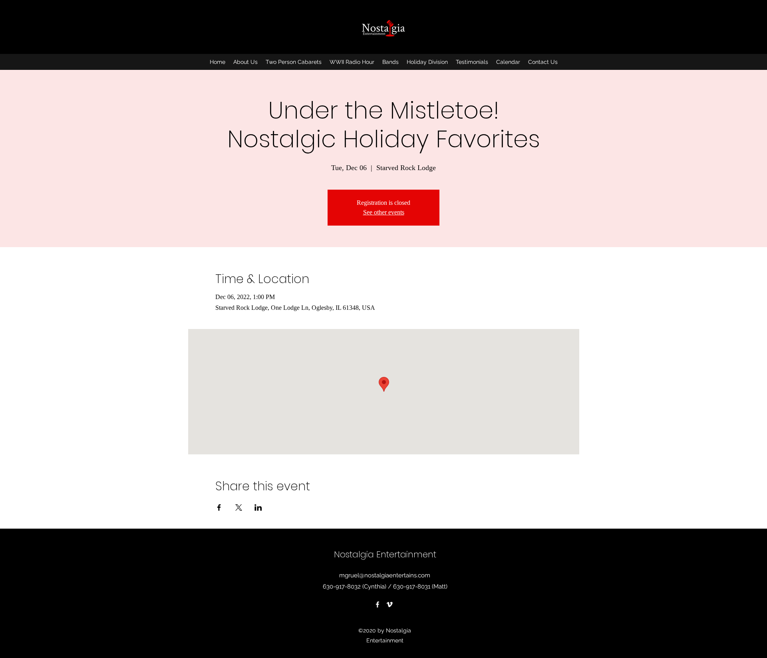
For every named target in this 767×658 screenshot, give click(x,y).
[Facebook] (378, 604)
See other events (383, 212)
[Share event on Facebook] (219, 507)
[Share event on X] (238, 507)
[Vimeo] (389, 604)
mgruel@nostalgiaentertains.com (384, 575)
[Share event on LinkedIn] (258, 507)
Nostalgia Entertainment (385, 554)
